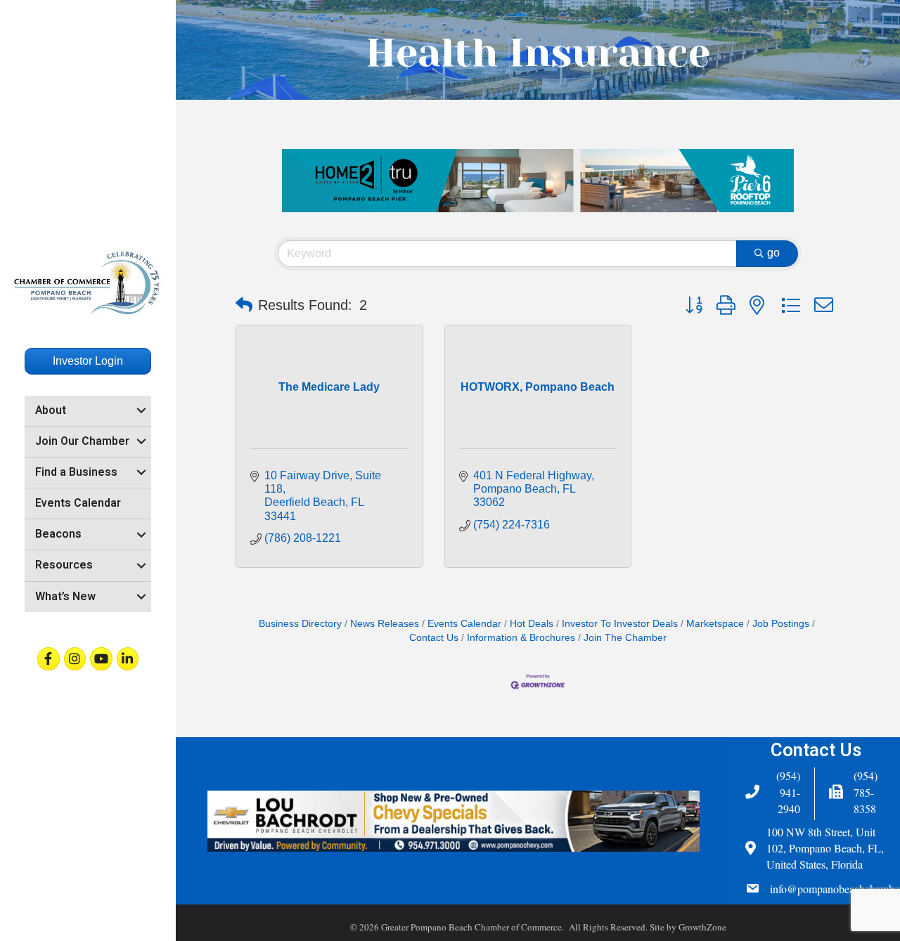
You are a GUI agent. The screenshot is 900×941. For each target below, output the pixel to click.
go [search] (773, 253)
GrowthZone (702, 927)
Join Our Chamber (82, 441)
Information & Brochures (521, 637)
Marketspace (715, 623)
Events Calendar (78, 503)
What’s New (65, 596)
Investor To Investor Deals (620, 623)
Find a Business (76, 472)
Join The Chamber (625, 637)
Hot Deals (531, 623)
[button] (244, 305)
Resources (64, 565)
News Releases (384, 623)
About (50, 410)
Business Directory (300, 623)
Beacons (58, 534)
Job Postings (780, 623)
